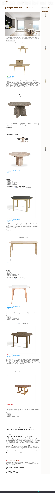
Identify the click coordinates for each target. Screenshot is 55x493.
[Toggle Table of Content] (13, 40)
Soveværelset (47, 2)
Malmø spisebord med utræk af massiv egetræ (15, 467)
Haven (39, 2)
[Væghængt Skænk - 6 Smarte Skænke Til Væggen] (45, 119)
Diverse (33, 2)
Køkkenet (42, 2)
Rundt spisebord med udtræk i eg (12, 468)
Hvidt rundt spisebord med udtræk (12, 472)
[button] (23, 466)
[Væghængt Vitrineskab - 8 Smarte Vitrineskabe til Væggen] (45, 82)
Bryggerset (24, 2)
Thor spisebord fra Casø (10, 471)
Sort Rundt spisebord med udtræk (12, 470)
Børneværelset (29, 2)
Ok (38, 491)
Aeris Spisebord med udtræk (11, 466)
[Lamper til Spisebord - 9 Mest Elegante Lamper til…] (45, 151)
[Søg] (48, 7)
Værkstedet (36, 2)
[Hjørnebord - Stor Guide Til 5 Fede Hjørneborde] (45, 50)
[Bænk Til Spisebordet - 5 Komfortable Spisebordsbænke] (45, 17)
